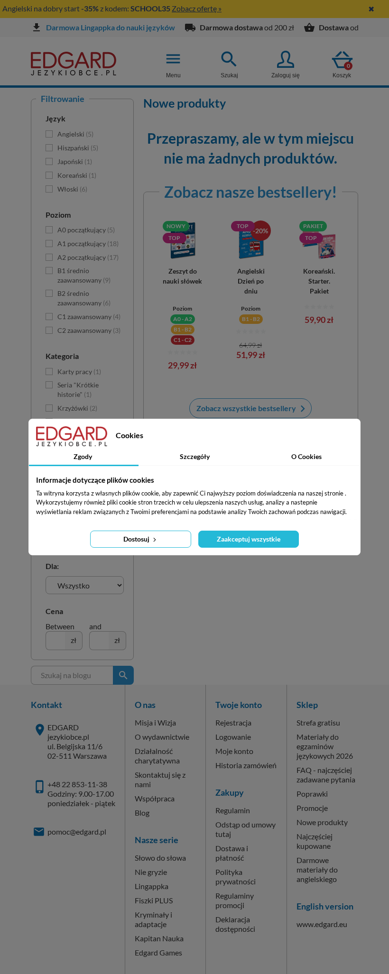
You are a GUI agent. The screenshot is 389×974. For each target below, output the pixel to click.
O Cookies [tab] (306, 456)
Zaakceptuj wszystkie (248, 539)
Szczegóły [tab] (195, 456)
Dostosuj (137, 539)
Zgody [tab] (83, 456)
